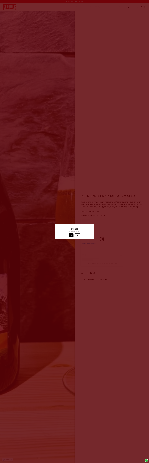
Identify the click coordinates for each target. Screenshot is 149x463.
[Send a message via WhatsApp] (146, 460)
